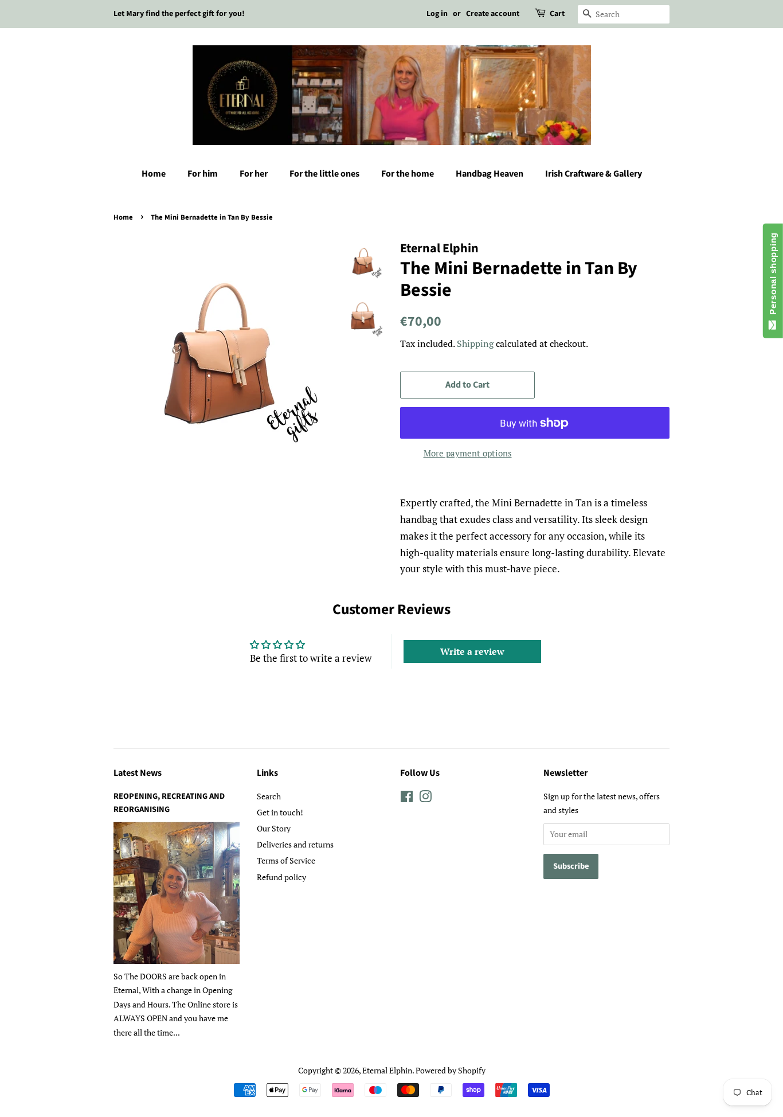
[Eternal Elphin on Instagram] (425, 798)
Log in (437, 13)
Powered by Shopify (451, 1070)
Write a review (472, 651)
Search (269, 796)
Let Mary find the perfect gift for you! (179, 13)
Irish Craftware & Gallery (593, 173)
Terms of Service (286, 860)
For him (202, 173)
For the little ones (324, 173)
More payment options (468, 453)
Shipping (475, 343)
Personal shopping (773, 276)
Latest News (137, 773)
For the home (407, 173)
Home (154, 173)
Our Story (274, 828)
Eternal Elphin (387, 1070)
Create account (492, 13)
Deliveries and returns (295, 844)
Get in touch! (280, 812)
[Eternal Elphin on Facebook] (406, 798)
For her (254, 173)
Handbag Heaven (489, 173)
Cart (557, 13)
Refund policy (281, 877)
